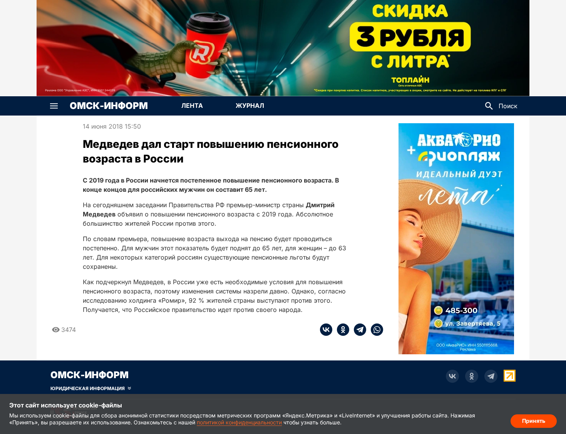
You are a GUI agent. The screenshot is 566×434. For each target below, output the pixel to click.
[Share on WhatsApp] (374, 329)
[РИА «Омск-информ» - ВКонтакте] (452, 376)
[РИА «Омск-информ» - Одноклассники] (471, 376)
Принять (533, 420)
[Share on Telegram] (357, 329)
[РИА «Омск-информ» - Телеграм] (490, 376)
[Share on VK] (326, 329)
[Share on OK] (340, 329)
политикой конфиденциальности (239, 422)
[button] (54, 106)
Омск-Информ (109, 106)
